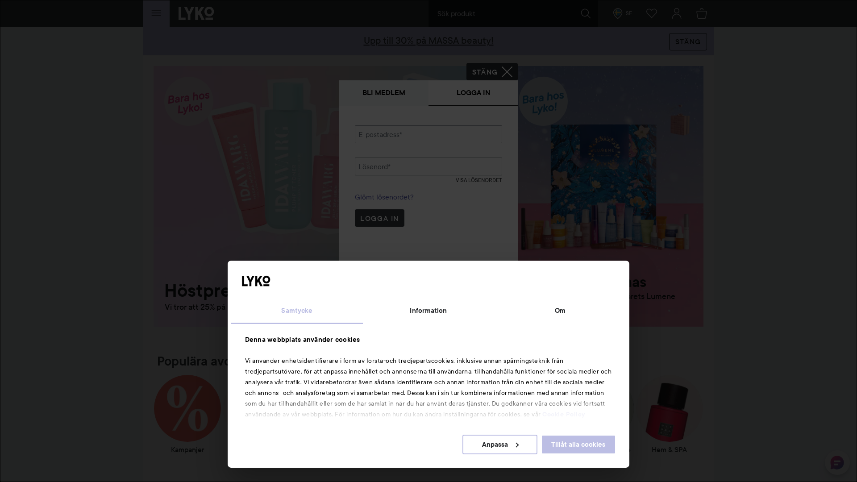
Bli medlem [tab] (383, 92)
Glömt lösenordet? (384, 196)
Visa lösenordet (479, 180)
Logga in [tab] (473, 92)
